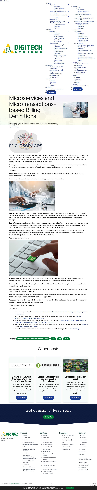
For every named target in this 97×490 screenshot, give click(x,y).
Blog (51, 72)
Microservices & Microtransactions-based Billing (32, 339)
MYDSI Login (82, 462)
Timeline (52, 80)
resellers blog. (74, 329)
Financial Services (58, 36)
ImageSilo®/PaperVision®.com (58, 11)
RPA (53, 339)
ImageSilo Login (83, 469)
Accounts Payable (59, 40)
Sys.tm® (52, 5)
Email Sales (81, 454)
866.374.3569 (82, 449)
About (48, 79)
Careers (52, 85)
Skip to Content (4, 1)
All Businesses (58, 41)
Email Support (82, 452)
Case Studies (53, 68)
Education (56, 34)
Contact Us (48, 417)
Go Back (14, 126)
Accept (70, 487)
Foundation (53, 82)
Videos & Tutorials (55, 75)
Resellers (84, 446)
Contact (48, 87)
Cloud (55, 13)
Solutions (48, 29)
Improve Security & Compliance (86, 45)
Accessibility (93, 485)
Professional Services (55, 67)
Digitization (57, 28)
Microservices (57, 10)
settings (61, 488)
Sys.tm (66, 339)
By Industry (53, 31)
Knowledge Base (54, 70)
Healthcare (57, 33)
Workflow (56, 17)
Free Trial (51, 92)
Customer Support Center (56, 89)
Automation (57, 6)
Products (48, 3)
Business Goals (54, 43)
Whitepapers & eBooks (56, 73)
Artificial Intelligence (59, 8)
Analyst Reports (54, 77)
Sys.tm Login (82, 467)
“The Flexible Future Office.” (28, 327)
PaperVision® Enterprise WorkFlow (59, 15)
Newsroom (53, 84)
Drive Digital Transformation (85, 57)
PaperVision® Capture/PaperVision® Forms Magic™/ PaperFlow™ (57, 21)
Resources (49, 65)
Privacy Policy (92, 483)
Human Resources (59, 38)
